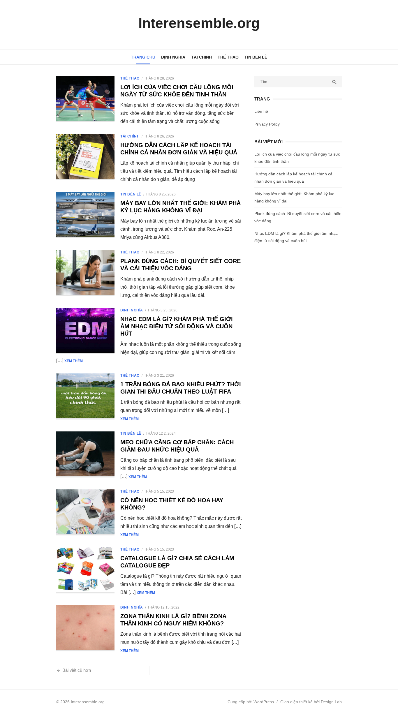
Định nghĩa (173, 57)
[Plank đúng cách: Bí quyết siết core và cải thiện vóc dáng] (85, 273)
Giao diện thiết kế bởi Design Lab (311, 701)
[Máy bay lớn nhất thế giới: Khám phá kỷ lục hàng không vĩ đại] (85, 215)
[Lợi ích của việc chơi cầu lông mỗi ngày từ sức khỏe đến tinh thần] (85, 99)
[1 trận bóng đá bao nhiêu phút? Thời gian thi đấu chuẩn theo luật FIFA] (85, 396)
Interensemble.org (199, 23)
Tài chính (201, 57)
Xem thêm (73, 361)
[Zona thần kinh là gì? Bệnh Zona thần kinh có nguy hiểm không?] (85, 628)
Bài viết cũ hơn (76, 670)
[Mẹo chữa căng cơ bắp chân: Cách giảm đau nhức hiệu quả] (85, 454)
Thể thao (228, 57)
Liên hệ (261, 111)
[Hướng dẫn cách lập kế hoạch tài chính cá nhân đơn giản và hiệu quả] (85, 157)
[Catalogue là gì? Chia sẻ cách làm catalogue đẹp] (85, 570)
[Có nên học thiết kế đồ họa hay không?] (85, 512)
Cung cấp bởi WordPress (251, 701)
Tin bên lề (255, 57)
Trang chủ (143, 57)
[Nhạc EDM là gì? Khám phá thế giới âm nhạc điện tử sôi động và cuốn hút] (85, 331)
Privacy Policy (267, 124)
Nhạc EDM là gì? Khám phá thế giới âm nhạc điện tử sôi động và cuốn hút (176, 326)
